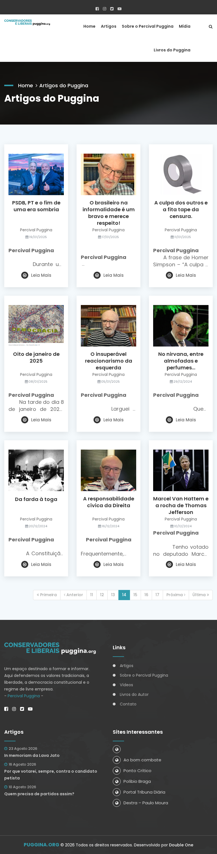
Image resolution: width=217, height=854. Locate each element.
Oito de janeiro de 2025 (36, 357)
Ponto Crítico (137, 771)
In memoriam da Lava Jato (32, 755)
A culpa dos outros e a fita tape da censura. (181, 209)
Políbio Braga (137, 781)
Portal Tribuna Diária (144, 792)
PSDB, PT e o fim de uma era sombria (36, 206)
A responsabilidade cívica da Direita (108, 502)
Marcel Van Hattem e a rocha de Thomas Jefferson (181, 505)
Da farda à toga (36, 499)
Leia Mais (41, 275)
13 (113, 595)
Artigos (108, 26)
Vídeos (126, 685)
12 (102, 595)
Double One (181, 845)
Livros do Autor (134, 694)
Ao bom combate (142, 760)
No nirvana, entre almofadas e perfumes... (180, 361)
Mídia (184, 26)
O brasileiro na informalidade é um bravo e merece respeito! (109, 212)
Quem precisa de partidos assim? (39, 794)
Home (89, 26)
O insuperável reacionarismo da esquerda (108, 361)
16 (146, 595)
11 (91, 595)
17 (157, 595)
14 (124, 595)
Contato (128, 704)
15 (135, 595)
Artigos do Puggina (63, 85)
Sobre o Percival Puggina (147, 26)
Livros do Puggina (172, 50)
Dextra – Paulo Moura (145, 803)
